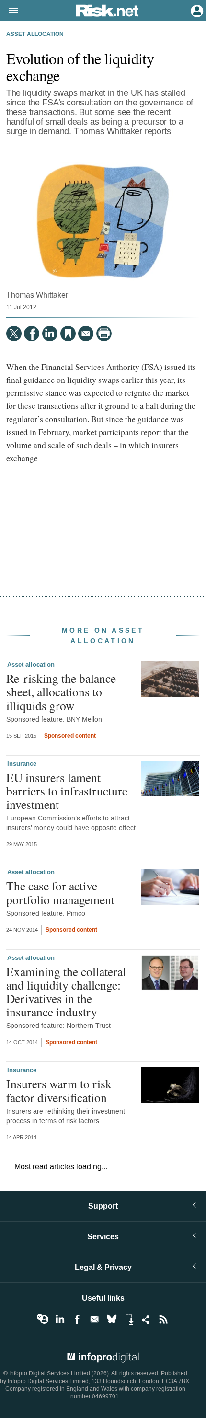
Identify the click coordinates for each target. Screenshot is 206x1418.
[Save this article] (68, 333)
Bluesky (111, 1319)
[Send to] (85, 333)
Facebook (77, 1319)
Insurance (21, 764)
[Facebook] (31, 333)
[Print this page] (104, 333)
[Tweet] (14, 333)
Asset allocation (35, 34)
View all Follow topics (42, 1319)
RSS (163, 1319)
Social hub (146, 1319)
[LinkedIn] (49, 333)
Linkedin (60, 1319)
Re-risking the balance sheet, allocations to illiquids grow (61, 691)
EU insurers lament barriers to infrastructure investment (66, 791)
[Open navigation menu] (9, 11)
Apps (129, 1319)
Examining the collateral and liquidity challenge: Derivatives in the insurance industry (66, 992)
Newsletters (94, 1319)
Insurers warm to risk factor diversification (59, 1090)
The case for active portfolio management (60, 892)
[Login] (196, 10)
